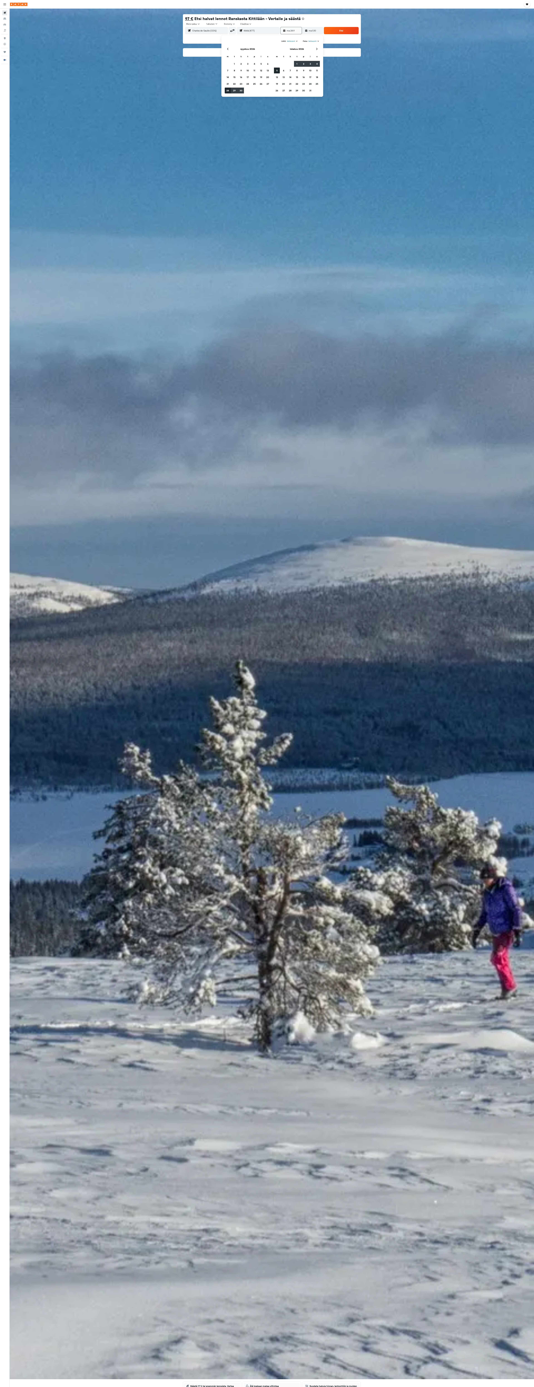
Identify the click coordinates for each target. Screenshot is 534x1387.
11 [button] (254, 70)
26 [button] (261, 83)
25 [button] (254, 83)
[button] (5, 4)
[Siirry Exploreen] (4, 38)
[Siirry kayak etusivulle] (18, 4)
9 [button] (241, 70)
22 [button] (234, 83)
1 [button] (234, 63)
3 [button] (247, 63)
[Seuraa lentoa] (4, 44)
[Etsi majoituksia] (4, 18)
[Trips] (4, 52)
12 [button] (261, 70)
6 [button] (267, 63)
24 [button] (247, 83)
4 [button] (254, 63)
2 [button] (241, 63)
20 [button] (267, 77)
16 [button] (241, 77)
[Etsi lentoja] (4, 13)
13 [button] (268, 70)
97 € (189, 18)
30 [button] (241, 90)
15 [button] (234, 77)
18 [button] (254, 77)
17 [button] (248, 77)
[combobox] (193, 24)
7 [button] (227, 70)
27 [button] (268, 83)
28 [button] (227, 90)
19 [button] (261, 77)
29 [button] (234, 90)
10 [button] (248, 70)
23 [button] (241, 83)
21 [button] (228, 83)
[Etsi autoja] (4, 24)
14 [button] (228, 77)
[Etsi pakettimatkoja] (4, 30)
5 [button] (261, 63)
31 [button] (310, 90)
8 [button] (234, 70)
